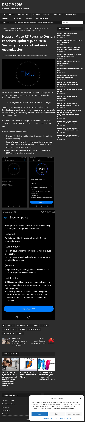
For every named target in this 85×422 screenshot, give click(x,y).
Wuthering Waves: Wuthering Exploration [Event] (67, 34)
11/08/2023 (62, 93)
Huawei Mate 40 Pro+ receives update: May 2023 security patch (68, 122)
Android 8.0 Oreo (23, 326)
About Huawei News (8, 404)
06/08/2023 (62, 100)
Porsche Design (34, 329)
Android (10, 326)
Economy (5, 19)
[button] (81, 398)
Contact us (5, 414)
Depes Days (57, 15)
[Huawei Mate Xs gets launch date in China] (28, 364)
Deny (57, 414)
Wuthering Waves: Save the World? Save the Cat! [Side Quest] (69, 55)
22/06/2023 (62, 118)
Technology (17, 19)
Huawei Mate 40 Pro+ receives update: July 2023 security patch (68, 104)
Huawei (6, 329)
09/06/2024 (62, 51)
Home (3, 15)
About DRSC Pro (7, 407)
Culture (29, 19)
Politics (36, 15)
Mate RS (22, 329)
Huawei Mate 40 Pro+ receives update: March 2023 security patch (69, 136)
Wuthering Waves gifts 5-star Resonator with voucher (67, 76)
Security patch (9, 333)
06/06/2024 (62, 72)
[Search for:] (72, 22)
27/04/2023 (62, 132)
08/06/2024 (62, 65)
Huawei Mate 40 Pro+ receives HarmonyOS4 (67, 97)
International (23, 15)
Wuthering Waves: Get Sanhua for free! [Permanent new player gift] (68, 48)
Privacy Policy (46, 418)
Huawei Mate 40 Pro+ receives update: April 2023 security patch (68, 129)
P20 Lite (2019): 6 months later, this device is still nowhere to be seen (46, 376)
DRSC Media (18, 55)
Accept (39, 414)
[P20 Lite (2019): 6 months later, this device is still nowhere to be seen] (46, 364)
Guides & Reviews (42, 19)
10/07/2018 (8, 55)
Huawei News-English (40, 55)
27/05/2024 (62, 79)
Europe (11, 15)
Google (44, 326)
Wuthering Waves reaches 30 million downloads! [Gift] (69, 41)
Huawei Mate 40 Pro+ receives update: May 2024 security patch (68, 83)
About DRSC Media (65, 418)
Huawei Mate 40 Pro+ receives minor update (69, 90)
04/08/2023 (62, 107)
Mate (14, 329)
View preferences (74, 414)
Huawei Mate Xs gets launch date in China (28, 375)
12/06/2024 (62, 37)
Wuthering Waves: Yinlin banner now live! (70, 69)
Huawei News (70, 15)
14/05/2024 (62, 86)
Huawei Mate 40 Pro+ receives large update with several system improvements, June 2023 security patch (69, 113)
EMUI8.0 (35, 326)
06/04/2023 (62, 139)
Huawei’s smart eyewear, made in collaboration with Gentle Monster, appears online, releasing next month (10, 379)
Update (20, 333)
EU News (46, 15)
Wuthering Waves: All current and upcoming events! (68, 62)
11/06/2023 (62, 125)
